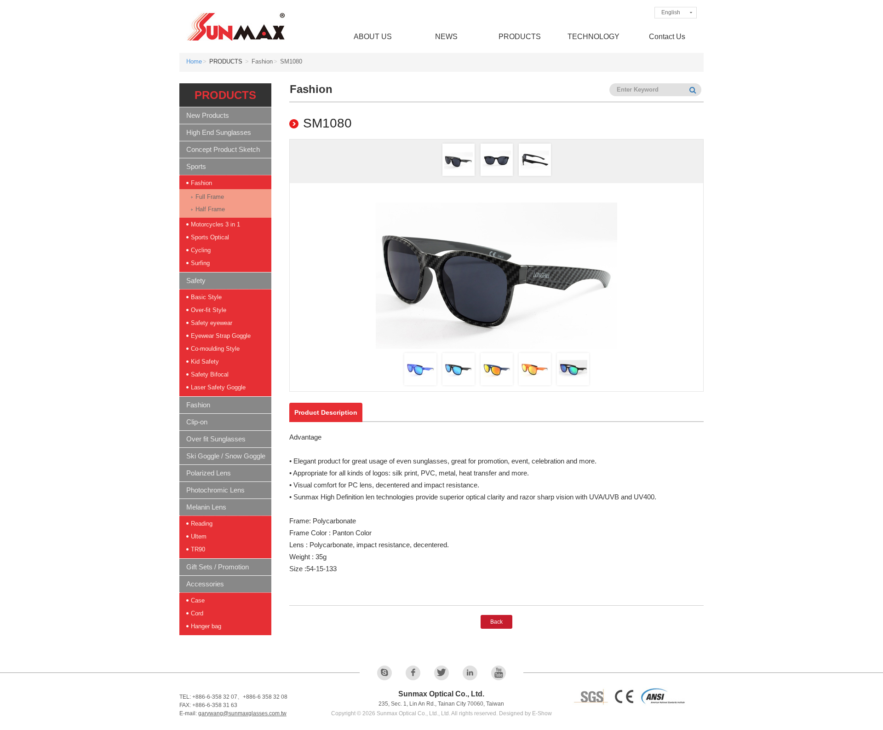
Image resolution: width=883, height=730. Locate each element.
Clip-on (196, 422)
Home (194, 61)
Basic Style (206, 297)
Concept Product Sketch (223, 149)
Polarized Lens (208, 473)
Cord (197, 613)
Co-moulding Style (215, 348)
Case (198, 600)
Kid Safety (205, 361)
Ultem (198, 536)
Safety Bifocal (210, 374)
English (670, 12)
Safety (196, 280)
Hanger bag (206, 626)
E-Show (542, 713)
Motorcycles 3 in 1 (215, 224)
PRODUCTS (520, 37)
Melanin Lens (206, 507)
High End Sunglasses (218, 132)
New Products (207, 115)
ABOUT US (373, 37)
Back (496, 622)
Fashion (201, 183)
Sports (196, 166)
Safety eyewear (211, 322)
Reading (201, 523)
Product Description (325, 412)
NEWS (446, 37)
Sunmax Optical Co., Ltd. (236, 26)
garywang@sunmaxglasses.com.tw (242, 713)
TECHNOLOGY (593, 37)
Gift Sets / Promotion (217, 567)
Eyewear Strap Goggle (221, 335)
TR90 (198, 549)
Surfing (200, 263)
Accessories (205, 584)
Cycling (201, 250)
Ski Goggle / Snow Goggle (225, 456)
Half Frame (210, 209)
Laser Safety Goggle (218, 387)
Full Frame (209, 196)
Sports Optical (210, 237)
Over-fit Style (208, 310)
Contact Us (667, 37)
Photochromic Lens (215, 490)
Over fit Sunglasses (216, 439)
